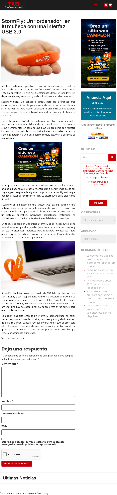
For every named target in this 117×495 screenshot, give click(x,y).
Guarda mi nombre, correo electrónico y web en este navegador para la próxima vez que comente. (32, 443)
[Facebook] (106, 5)
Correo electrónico (13, 413)
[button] (95, 5)
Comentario (9, 364)
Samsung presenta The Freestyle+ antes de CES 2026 (100, 273)
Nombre (7, 401)
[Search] (112, 157)
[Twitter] (110, 5)
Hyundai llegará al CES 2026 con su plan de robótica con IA (99, 284)
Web (4, 426)
